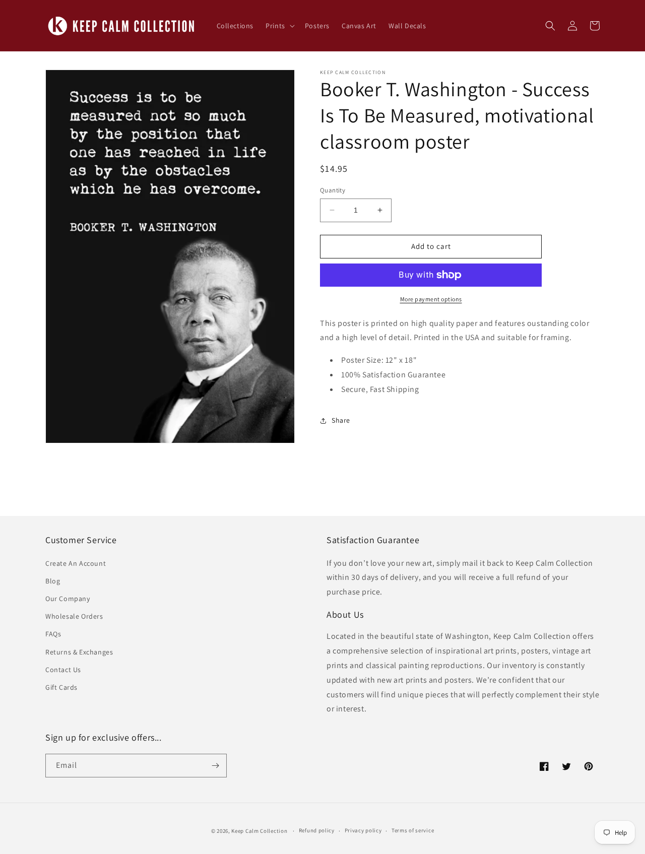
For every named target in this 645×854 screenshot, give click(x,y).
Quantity (332, 190)
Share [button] (341, 420)
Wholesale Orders (74, 616)
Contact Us (63, 669)
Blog (52, 580)
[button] (279, 25)
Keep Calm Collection (259, 830)
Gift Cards (61, 687)
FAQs (53, 633)
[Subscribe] (215, 765)
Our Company (67, 598)
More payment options (431, 299)
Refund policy (317, 830)
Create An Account (75, 563)
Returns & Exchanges (79, 651)
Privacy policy (363, 830)
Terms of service (413, 830)
